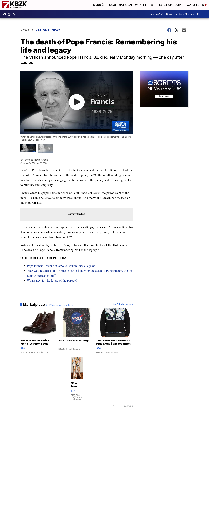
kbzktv (10, 14)
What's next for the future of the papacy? (52, 280)
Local (112, 5)
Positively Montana (184, 14)
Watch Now (196, 5)
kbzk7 (5, 14)
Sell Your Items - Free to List (60, 305)
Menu (97, 4)
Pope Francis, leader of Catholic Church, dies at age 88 (61, 266)
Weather (142, 5)
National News (48, 30)
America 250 (156, 14)
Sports (156, 5)
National (126, 5)
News (169, 14)
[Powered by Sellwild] (128, 406)
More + (200, 14)
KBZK (15, 14)
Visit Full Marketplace (122, 304)
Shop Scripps (174, 5)
